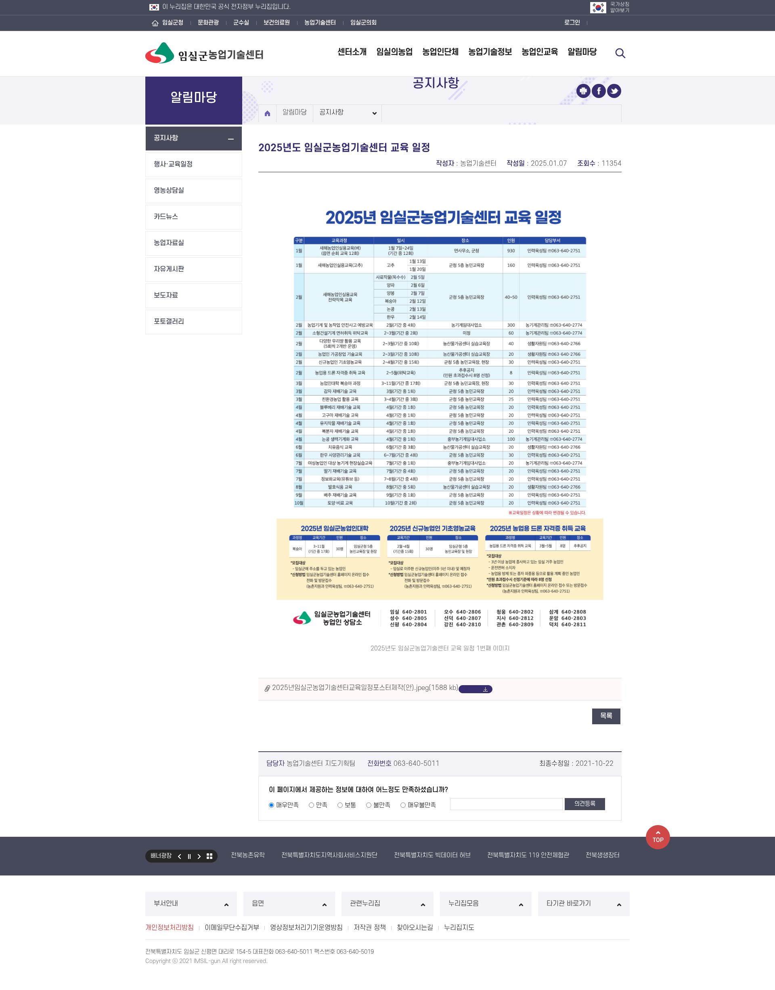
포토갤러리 (169, 321)
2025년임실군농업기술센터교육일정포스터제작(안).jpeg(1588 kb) (365, 688)
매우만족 (287, 805)
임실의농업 (394, 52)
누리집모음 (463, 903)
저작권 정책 (370, 928)
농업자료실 (169, 243)
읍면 (258, 903)
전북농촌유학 (248, 855)
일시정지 (189, 856)
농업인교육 (540, 52)
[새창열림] (583, 91)
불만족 (381, 805)
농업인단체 (440, 52)
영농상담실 (169, 190)
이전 (179, 856)
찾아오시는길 (415, 928)
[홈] (267, 113)
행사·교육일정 (173, 164)
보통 (350, 805)
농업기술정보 (490, 52)
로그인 (572, 22)
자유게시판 (169, 269)
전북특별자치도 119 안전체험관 (528, 855)
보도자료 (166, 295)
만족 (321, 805)
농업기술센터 (320, 22)
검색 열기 (620, 53)
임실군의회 (363, 22)
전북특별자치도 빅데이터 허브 (432, 855)
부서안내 (166, 903)
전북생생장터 (603, 855)
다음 (199, 856)
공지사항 (166, 138)
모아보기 (209, 856)
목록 (606, 716)
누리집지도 (459, 928)
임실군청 (172, 22)
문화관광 (208, 22)
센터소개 (352, 52)
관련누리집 (365, 903)
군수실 (241, 22)
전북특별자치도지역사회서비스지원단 (329, 855)
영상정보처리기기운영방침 (306, 928)
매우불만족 (422, 805)
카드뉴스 (166, 217)
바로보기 (469, 689)
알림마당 (582, 52)
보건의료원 (277, 22)
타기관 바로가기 (569, 903)
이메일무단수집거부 (232, 928)
